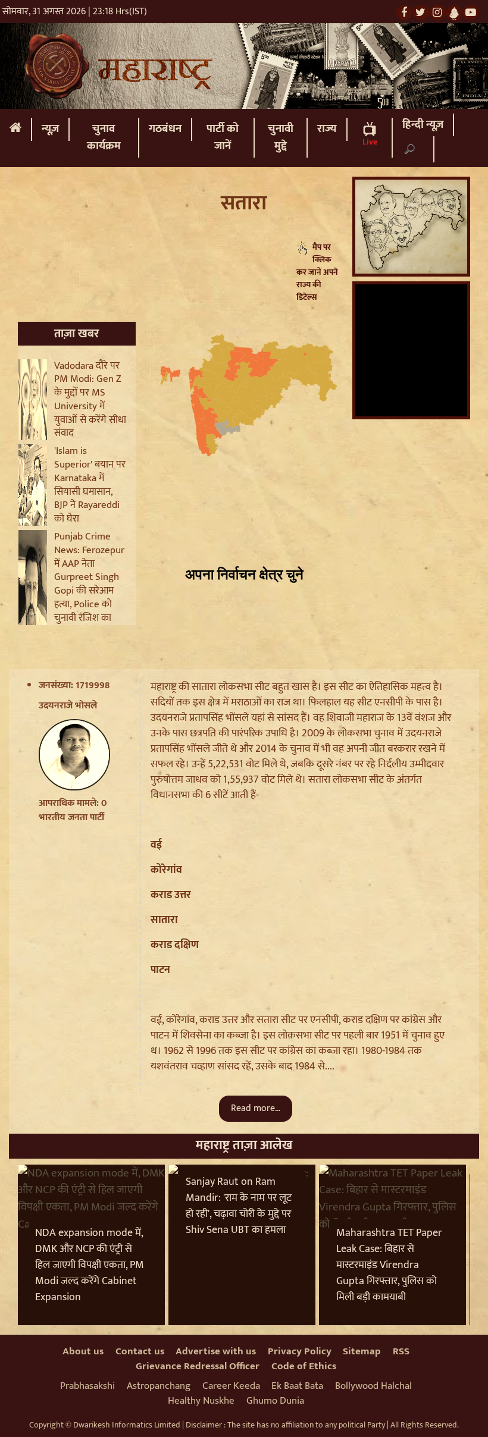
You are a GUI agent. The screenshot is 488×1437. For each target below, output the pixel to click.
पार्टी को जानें (223, 137)
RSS (401, 1351)
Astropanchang (158, 1386)
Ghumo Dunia (275, 1400)
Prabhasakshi (87, 1386)
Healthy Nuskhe (201, 1400)
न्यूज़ (50, 129)
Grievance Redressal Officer (197, 1366)
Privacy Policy (299, 1351)
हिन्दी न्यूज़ (422, 124)
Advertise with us (216, 1351)
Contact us (139, 1351)
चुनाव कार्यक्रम (104, 137)
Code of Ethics (303, 1366)
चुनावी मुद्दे (280, 137)
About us (83, 1351)
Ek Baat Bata (297, 1386)
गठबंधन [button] (165, 129)
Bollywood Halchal (373, 1386)
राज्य (327, 129)
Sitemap (362, 1351)
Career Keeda (231, 1386)
